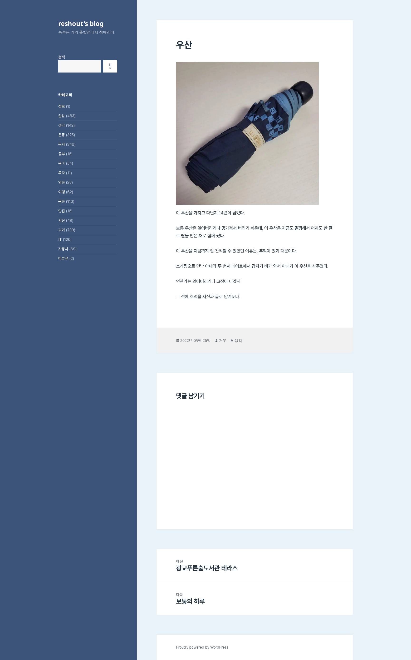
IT (60, 239)
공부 (61, 154)
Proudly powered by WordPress (202, 647)
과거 (61, 230)
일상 (61, 116)
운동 (61, 135)
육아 (61, 163)
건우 (222, 340)
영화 (61, 182)
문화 (61, 201)
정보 (61, 106)
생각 (61, 125)
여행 (61, 192)
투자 (61, 173)
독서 (61, 144)
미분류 (63, 258)
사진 (61, 220)
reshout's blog (81, 23)
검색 (61, 57)
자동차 (63, 249)
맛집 (61, 211)
